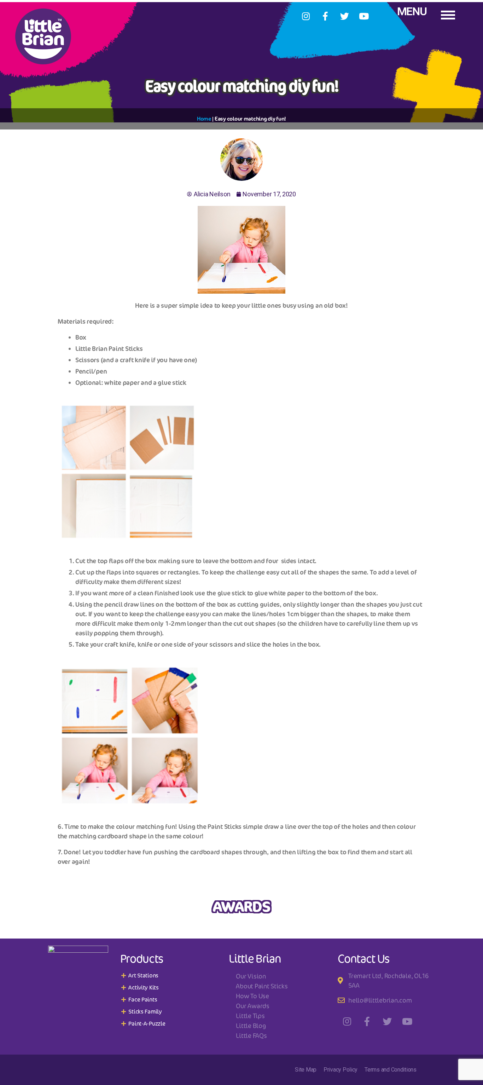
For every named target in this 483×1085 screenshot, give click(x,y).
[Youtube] (364, 16)
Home (204, 118)
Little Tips (250, 1015)
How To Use (252, 996)
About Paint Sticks (261, 986)
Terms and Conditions (391, 1069)
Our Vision (251, 976)
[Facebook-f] (325, 16)
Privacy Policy (340, 1069)
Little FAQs (251, 1035)
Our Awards (252, 1006)
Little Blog (251, 1025)
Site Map (305, 1069)
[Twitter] (345, 16)
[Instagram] (306, 16)
